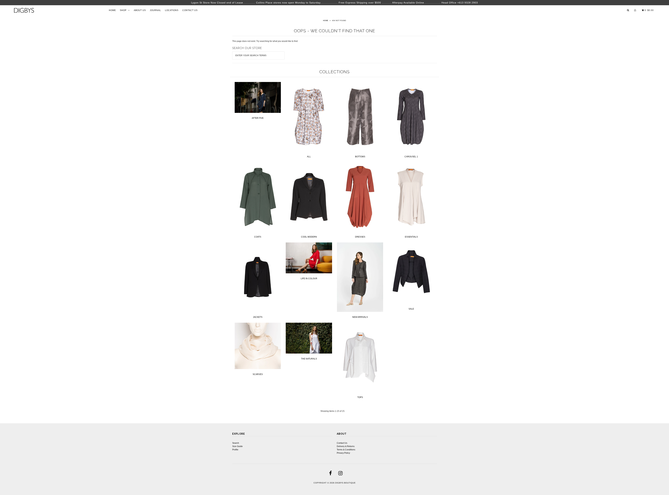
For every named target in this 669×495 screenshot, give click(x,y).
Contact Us (190, 10)
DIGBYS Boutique (345, 483)
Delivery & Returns (346, 446)
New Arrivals (360, 317)
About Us (140, 10)
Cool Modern (309, 237)
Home (112, 10)
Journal (155, 10)
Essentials (411, 237)
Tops (360, 397)
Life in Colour (309, 278)
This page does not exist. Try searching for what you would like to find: (265, 41)
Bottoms (360, 156)
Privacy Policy (343, 453)
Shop (123, 10)
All (309, 156)
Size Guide (237, 446)
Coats (257, 237)
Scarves (258, 374)
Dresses (360, 237)
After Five (258, 118)
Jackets (257, 317)
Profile (235, 449)
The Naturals (309, 359)
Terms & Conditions (346, 449)
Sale (411, 309)
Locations (171, 10)
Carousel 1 (411, 156)
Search (235, 443)
